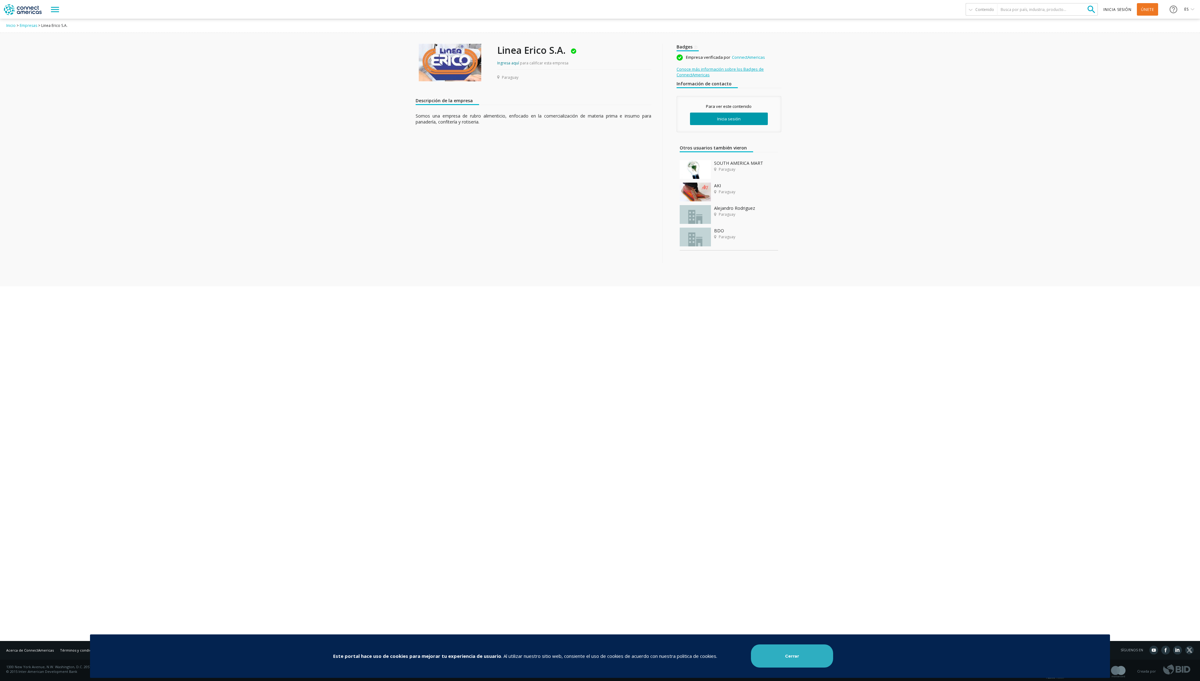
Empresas (28, 25)
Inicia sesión (729, 119)
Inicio (11, 25)
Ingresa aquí (508, 63)
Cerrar (792, 655)
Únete (1147, 9)
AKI (717, 186)
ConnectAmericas (748, 57)
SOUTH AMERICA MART (738, 163)
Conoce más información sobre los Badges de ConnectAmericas (720, 72)
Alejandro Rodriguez (734, 208)
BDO (719, 231)
